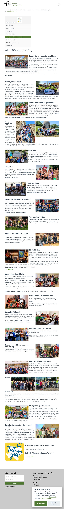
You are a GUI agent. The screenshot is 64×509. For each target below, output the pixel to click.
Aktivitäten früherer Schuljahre (43, 10)
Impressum (36, 484)
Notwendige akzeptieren (54, 503)
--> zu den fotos (9, 269)
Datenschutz (36, 485)
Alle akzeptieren (41, 503)
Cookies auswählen (46, 498)
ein (17, 4)
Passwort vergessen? (10, 486)
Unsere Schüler (11, 28)
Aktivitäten (10, 25)
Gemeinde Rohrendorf (15, 10)
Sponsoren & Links (11, 40)
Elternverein (10, 45)
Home (7, 10)
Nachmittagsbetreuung (13, 42)
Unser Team (10, 31)
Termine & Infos (11, 34)
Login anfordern (8, 487)
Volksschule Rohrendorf (28, 10)
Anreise (35, 482)
